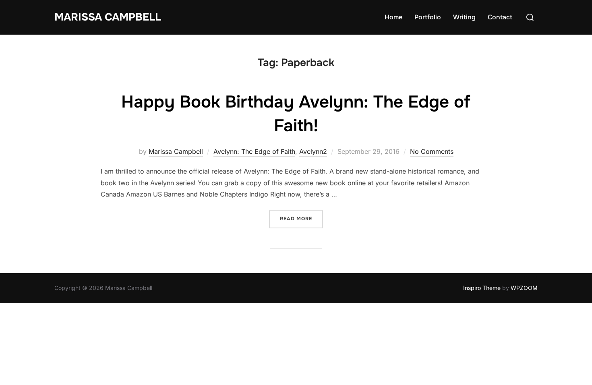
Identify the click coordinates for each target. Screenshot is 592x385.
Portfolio (427, 17)
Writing (464, 17)
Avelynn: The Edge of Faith (254, 151)
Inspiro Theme (482, 287)
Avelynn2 (313, 151)
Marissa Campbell (107, 17)
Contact (500, 17)
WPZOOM (524, 287)
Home (393, 17)
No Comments (431, 151)
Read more (301, 218)
